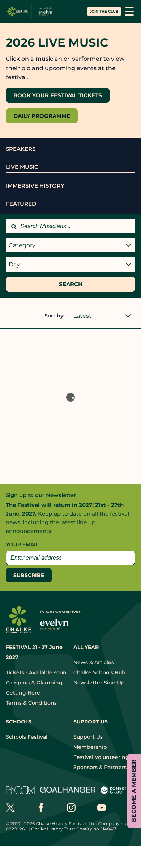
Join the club (104, 11)
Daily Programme (41, 115)
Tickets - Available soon (36, 672)
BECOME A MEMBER (134, 791)
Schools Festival (26, 737)
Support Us (88, 737)
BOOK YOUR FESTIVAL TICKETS (57, 95)
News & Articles (93, 662)
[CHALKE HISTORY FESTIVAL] (31, 11)
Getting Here (23, 692)
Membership (90, 747)
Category (22, 245)
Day (14, 264)
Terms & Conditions (31, 703)
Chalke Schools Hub (99, 672)
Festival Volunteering (101, 757)
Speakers (20, 148)
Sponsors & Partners (100, 767)
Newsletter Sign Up (99, 682)
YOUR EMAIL (22, 544)
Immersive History (35, 185)
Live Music (22, 166)
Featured (21, 203)
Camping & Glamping (34, 682)
